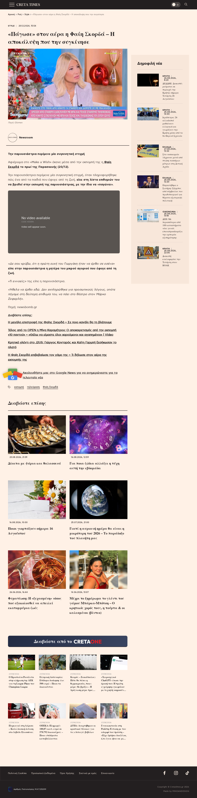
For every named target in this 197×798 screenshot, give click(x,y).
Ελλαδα (167, 147)
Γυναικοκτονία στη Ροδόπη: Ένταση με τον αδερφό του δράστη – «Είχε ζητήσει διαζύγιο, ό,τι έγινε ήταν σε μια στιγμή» (114, 732)
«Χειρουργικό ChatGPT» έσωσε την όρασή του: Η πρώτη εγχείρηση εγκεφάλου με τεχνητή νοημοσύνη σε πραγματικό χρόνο (113, 683)
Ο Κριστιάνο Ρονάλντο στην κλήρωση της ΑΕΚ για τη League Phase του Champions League (21, 681)
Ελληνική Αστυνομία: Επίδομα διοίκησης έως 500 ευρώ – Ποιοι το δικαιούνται (52, 681)
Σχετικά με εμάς (87, 773)
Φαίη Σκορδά (50, 387)
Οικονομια (169, 212)
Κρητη (166, 76)
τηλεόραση (33, 387)
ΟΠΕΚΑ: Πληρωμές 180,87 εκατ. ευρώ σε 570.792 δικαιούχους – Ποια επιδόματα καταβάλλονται (51, 732)
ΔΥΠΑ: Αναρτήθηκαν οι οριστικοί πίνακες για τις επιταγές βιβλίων (83, 729)
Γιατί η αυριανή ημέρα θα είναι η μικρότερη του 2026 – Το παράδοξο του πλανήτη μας (97, 533)
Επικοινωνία (107, 773)
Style (11, 26)
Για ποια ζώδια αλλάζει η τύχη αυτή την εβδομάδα (94, 465)
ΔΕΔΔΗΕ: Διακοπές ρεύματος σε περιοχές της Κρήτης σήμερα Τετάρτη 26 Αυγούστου (172, 91)
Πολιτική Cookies (17, 773)
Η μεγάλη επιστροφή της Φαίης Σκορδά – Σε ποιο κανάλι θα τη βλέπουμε (60, 322)
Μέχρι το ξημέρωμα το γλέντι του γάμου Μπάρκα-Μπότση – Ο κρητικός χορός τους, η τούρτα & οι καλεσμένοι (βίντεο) (97, 605)
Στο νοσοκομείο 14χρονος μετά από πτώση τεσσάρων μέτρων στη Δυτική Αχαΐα (173, 160)
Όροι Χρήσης (67, 773)
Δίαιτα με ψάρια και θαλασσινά (34, 463)
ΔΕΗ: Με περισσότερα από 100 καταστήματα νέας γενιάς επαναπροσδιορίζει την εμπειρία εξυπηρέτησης (173, 228)
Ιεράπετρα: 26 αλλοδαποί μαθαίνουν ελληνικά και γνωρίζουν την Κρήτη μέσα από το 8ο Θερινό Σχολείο (173, 126)
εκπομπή (19, 387)
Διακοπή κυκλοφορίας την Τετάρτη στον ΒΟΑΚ (171, 260)
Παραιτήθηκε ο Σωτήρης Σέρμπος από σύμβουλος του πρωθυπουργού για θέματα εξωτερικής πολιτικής (173, 193)
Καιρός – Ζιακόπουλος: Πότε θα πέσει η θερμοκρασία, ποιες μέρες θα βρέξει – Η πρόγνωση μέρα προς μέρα (82, 683)
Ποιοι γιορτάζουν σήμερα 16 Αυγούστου (30, 531)
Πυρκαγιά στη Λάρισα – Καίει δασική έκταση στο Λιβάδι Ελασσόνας (21, 729)
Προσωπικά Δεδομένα (43, 773)
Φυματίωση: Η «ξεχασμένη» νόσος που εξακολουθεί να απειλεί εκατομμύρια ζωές (34, 603)
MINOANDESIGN (180, 791)
